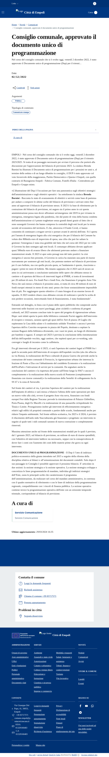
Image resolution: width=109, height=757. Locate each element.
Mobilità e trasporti (64, 653)
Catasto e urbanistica (42, 665)
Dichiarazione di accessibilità (63, 712)
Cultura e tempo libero (43, 670)
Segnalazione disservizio (39, 725)
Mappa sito (40, 745)
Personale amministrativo (18, 676)
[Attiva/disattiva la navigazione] (3, 12)
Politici (15, 670)
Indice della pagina (22, 130)
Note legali (60, 719)
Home (14, 25)
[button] (15, 3)
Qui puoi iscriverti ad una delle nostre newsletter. (87, 728)
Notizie (81, 653)
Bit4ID (74, 755)
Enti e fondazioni (19, 665)
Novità (21, 25)
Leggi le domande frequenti (41, 708)
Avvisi (81, 661)
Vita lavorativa (62, 678)
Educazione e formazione (39, 676)
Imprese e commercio (43, 691)
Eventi (81, 683)
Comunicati (32, 25)
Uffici (14, 661)
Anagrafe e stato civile (43, 657)
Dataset (59, 723)
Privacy (59, 706)
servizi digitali (42, 755)
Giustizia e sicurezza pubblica (42, 685)
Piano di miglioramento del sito (65, 729)
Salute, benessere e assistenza (64, 659)
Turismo (59, 674)
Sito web (32, 755)
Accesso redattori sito (89, 755)
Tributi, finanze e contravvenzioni (63, 667)
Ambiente (38, 653)
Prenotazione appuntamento (40, 716)
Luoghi (81, 679)
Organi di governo (19, 653)
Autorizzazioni (40, 661)
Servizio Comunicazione (28, 512)
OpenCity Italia (54, 755)
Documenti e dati (19, 683)
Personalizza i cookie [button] (20, 745)
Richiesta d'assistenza (43, 731)
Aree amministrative (20, 657)
